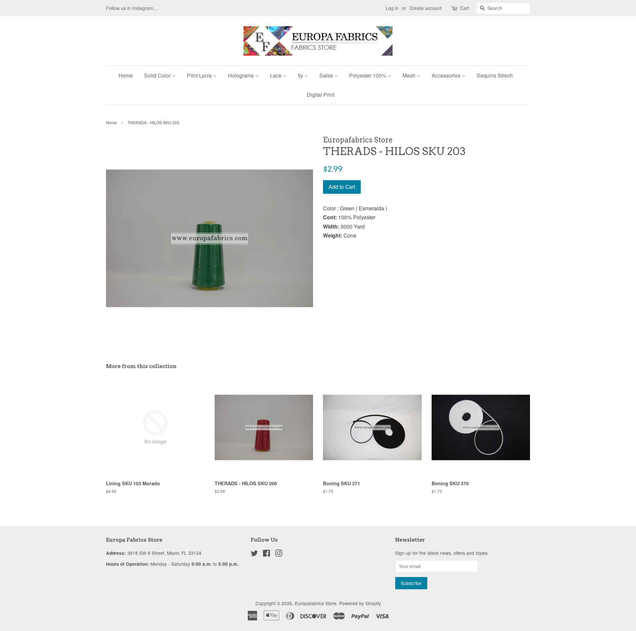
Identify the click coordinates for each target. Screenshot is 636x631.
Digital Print (320, 94)
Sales (326, 75)
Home (126, 75)
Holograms (241, 75)
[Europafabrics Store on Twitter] (254, 554)
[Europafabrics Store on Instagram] (278, 554)
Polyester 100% (368, 75)
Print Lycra (200, 75)
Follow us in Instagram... (131, 8)
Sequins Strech (495, 75)
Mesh (409, 75)
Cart (464, 8)
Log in (392, 8)
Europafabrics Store (316, 603)
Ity (301, 75)
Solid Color (158, 75)
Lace (276, 75)
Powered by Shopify (360, 603)
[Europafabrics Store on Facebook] (266, 554)
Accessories (447, 75)
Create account (425, 8)
